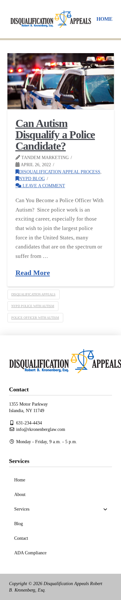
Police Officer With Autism (35, 317)
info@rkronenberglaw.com (40, 429)
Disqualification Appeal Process (59, 171)
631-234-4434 (28, 423)
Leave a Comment (43, 185)
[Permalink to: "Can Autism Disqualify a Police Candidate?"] (60, 81)
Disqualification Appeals (33, 294)
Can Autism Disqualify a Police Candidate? (55, 134)
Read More (32, 273)
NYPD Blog (32, 178)
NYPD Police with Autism (32, 306)
